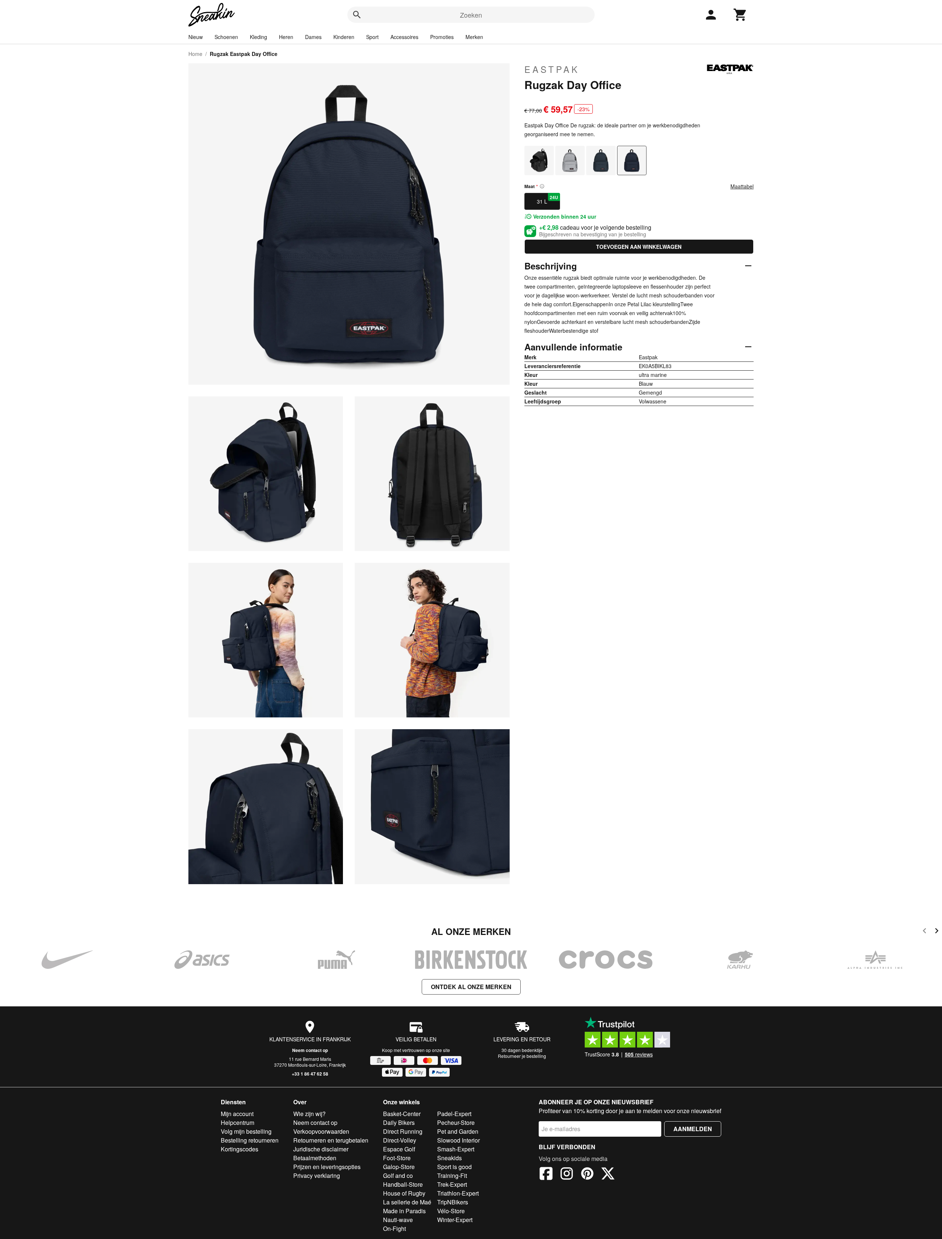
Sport (372, 36)
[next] (936, 931)
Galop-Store (399, 1166)
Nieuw (195, 36)
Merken (474, 36)
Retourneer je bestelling (522, 1056)
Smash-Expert (455, 1149)
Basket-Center (402, 1113)
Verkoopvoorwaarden (321, 1131)
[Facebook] (546, 1174)
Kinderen (343, 36)
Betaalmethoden (314, 1158)
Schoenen (226, 36)
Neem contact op (310, 1050)
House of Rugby (404, 1193)
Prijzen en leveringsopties (327, 1166)
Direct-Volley (399, 1140)
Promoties (442, 36)
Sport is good (454, 1166)
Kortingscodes (239, 1149)
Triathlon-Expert (458, 1193)
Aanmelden (692, 1129)
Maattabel (742, 186)
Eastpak (552, 69)
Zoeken (471, 15)
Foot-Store (397, 1158)
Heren (286, 36)
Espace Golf (399, 1149)
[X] (608, 1174)
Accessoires (404, 36)
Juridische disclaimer (320, 1149)
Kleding (258, 36)
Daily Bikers (399, 1122)
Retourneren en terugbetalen (330, 1140)
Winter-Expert (454, 1219)
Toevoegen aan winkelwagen (638, 246)
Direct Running (402, 1131)
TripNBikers (452, 1202)
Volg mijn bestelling (246, 1131)
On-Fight (394, 1228)
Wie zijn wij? (309, 1113)
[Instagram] (566, 1174)
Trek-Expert (452, 1184)
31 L (547, 199)
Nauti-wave (398, 1219)
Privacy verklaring (316, 1175)
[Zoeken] (357, 15)
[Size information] (542, 186)
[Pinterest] (587, 1174)
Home (195, 53)
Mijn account (237, 1113)
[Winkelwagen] (740, 14)
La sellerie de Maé (407, 1202)
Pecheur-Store (456, 1122)
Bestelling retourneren (250, 1140)
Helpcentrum (237, 1122)
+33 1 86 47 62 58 (310, 1073)
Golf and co (398, 1175)
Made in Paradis (404, 1211)
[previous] (924, 931)
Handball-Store (403, 1184)
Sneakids (449, 1158)
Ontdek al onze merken (471, 986)
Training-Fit (452, 1175)
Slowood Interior (458, 1140)
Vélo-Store (451, 1211)
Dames (313, 36)
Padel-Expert (454, 1113)
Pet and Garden (457, 1131)
